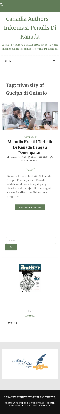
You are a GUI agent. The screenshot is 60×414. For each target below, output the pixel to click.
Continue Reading (30, 207)
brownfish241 (18, 157)
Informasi (30, 137)
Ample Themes (41, 405)
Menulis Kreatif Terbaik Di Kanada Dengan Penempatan (30, 147)
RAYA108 (11, 323)
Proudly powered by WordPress (25, 403)
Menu (9, 61)
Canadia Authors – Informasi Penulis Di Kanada (30, 28)
